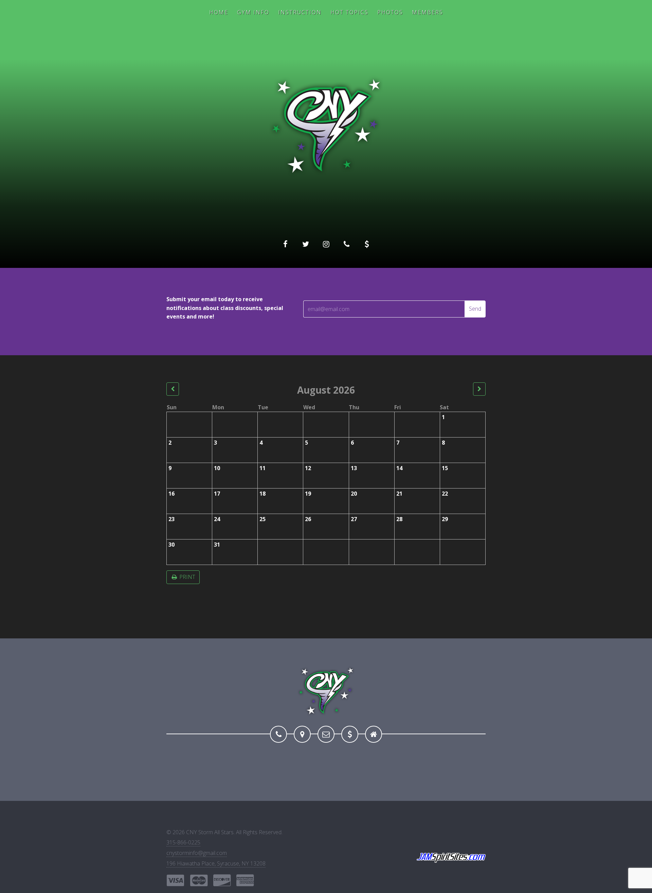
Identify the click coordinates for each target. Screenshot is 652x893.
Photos (390, 12)
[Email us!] (326, 734)
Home (218, 12)
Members (427, 12)
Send (475, 308)
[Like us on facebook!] (285, 244)
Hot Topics (349, 12)
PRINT (186, 577)
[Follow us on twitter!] (305, 244)
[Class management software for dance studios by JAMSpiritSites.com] (451, 858)
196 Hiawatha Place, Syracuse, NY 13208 (216, 863)
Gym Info (253, 12)
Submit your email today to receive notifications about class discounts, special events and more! (224, 307)
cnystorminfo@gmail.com (196, 853)
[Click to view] (172, 389)
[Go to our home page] (373, 734)
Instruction (300, 12)
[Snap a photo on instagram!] (326, 244)
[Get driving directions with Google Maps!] (302, 734)
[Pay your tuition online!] (366, 244)
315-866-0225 (183, 842)
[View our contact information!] (346, 244)
